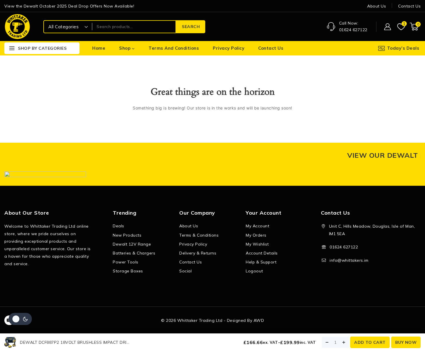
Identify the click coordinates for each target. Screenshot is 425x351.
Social (185, 271)
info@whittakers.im (349, 260)
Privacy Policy (228, 48)
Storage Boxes (128, 271)
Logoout (254, 271)
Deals (118, 226)
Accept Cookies (355, 330)
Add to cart (370, 342)
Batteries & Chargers (134, 253)
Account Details (262, 253)
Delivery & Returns (197, 253)
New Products (127, 235)
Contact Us (409, 6)
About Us (376, 6)
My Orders (256, 235)
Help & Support (261, 262)
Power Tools (125, 262)
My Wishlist (257, 244)
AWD (259, 320)
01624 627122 (344, 247)
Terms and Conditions (174, 48)
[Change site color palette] (20, 319)
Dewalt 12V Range (132, 244)
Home (98, 48)
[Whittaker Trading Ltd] (17, 26)
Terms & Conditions (199, 235)
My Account (257, 226)
